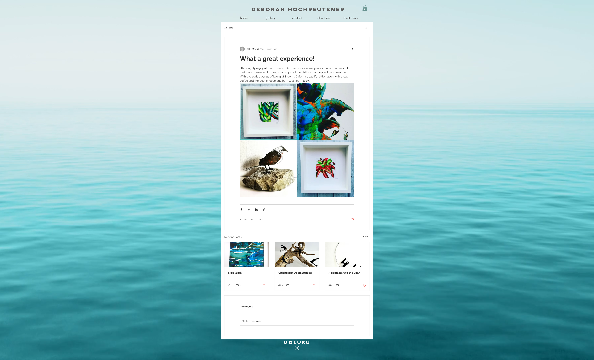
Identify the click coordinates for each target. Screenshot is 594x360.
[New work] (246, 254)
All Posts (228, 27)
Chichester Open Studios (295, 272)
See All (366, 236)
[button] (270, 18)
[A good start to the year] (347, 254)
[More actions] (352, 49)
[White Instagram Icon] (297, 348)
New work (235, 272)
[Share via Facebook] (241, 209)
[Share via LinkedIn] (256, 209)
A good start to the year (344, 272)
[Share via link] (264, 209)
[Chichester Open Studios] (297, 254)
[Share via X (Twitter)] (248, 209)
